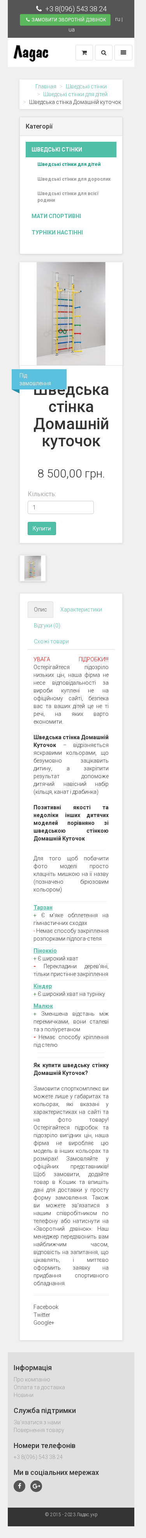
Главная (45, 86)
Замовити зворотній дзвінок (69, 20)
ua (72, 29)
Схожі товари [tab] (51, 641)
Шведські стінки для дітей (75, 94)
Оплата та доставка (39, 1387)
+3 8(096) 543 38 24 (75, 9)
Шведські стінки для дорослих (74, 179)
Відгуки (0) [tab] (47, 625)
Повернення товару (39, 1430)
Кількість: (42, 494)
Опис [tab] (40, 609)
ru (117, 19)
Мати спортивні (56, 216)
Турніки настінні (57, 232)
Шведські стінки (86, 86)
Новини (23, 1395)
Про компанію (32, 1379)
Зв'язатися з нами (37, 1422)
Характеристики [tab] (81, 609)
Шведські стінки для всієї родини (68, 197)
